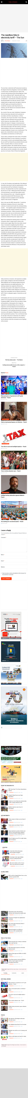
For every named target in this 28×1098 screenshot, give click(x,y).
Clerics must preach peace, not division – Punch (14, 422)
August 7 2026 (17, 841)
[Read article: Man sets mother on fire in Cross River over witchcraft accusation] (5, 864)
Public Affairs (5, 393)
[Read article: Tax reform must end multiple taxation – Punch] (14, 435)
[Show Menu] (1, 2)
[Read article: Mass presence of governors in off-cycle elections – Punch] (14, 385)
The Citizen (7, 40)
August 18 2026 (4, 523)
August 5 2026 (17, 1038)
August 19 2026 (17, 1026)
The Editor (11, 792)
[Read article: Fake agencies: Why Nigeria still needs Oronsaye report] (4, 1020)
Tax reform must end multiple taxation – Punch (13, 446)
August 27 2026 (4, 399)
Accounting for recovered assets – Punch (12, 521)
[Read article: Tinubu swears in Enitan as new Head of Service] (4, 820)
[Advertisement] (14, 18)
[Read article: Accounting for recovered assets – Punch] (14, 510)
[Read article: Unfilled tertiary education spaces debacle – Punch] (14, 484)
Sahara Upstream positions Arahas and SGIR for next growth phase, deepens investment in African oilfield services (16, 832)
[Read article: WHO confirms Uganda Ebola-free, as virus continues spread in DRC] (4, 877)
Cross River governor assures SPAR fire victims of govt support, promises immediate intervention (17, 961)
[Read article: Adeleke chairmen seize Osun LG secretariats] (4, 808)
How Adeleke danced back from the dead (17, 1024)
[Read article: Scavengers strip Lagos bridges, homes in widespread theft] (5, 858)
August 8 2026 (17, 835)
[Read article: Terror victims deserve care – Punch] (14, 460)
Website (3, 567)
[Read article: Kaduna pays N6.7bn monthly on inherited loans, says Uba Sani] (4, 943)
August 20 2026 (19, 866)
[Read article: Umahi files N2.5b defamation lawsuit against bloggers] (5, 852)
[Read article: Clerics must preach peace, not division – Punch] (14, 411)
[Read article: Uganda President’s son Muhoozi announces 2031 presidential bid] (4, 931)
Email (2, 560)
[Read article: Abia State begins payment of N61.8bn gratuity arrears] (4, 949)
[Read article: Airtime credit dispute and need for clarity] (4, 1038)
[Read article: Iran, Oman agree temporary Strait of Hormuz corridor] (4, 925)
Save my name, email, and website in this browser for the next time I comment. (14, 574)
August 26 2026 (19, 854)
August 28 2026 (17, 822)
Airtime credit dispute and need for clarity (17, 1036)
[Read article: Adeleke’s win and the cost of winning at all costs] (4, 1032)
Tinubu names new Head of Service (16, 825)
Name (3, 554)
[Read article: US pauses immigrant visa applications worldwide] (4, 919)
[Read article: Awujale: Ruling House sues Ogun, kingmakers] (4, 796)
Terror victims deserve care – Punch (10, 471)
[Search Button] (26, 2)
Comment (3, 537)
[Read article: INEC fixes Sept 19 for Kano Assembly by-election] (4, 791)
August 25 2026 (17, 798)
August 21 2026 (17, 1002)
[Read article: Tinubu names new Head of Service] (4, 826)
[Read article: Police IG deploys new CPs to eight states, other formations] (4, 840)
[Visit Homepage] (14, 2)
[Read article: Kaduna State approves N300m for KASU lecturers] (4, 955)
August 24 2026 (4, 448)
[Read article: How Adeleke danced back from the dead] (4, 1026)
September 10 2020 (16, 40)
